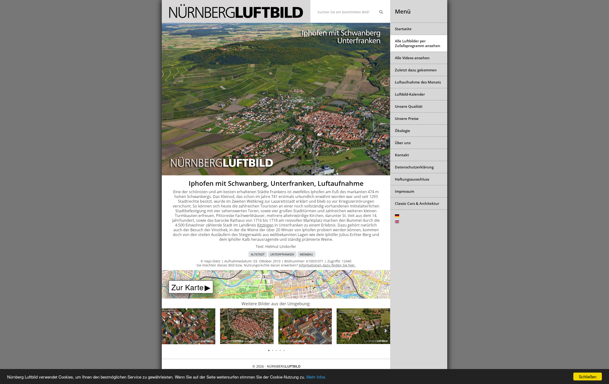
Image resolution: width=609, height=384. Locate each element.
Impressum (404, 191)
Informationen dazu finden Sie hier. (327, 265)
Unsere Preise (407, 118)
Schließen (587, 376)
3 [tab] (276, 350)
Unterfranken (282, 254)
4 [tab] (280, 350)
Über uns (403, 142)
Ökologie (402, 130)
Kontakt (402, 155)
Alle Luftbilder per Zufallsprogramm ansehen (417, 43)
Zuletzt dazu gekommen (416, 70)
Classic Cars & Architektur (417, 203)
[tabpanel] (188, 327)
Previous (166, 333)
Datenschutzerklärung (414, 167)
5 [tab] (284, 350)
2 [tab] (272, 350)
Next (385, 330)
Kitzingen (265, 225)
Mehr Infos (315, 377)
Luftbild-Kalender (410, 94)
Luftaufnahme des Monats (418, 82)
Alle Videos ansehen (412, 57)
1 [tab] (268, 350)
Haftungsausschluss (412, 179)
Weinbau (306, 254)
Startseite (403, 28)
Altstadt (258, 254)
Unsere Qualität (408, 106)
